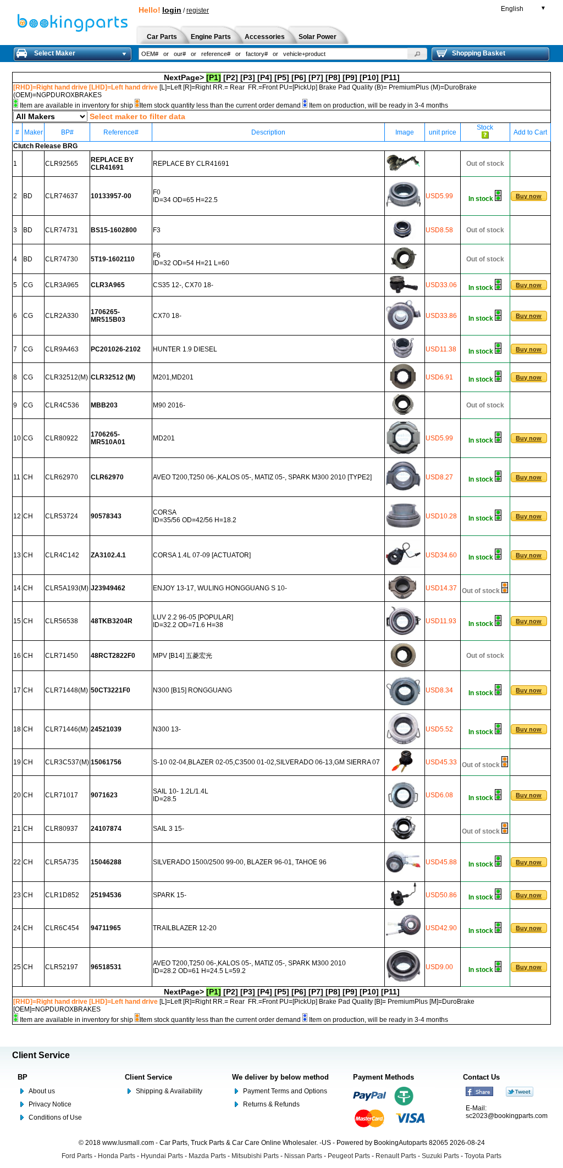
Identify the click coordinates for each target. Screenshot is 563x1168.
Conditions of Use (55, 1117)
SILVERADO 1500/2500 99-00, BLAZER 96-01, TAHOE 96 (240, 862)
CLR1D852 (62, 895)
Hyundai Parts (162, 1156)
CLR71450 (61, 656)
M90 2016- (169, 405)
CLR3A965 (62, 285)
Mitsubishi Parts (255, 1156)
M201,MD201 (173, 377)
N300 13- (167, 729)
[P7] (315, 77)
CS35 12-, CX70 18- (183, 285)
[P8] (332, 77)
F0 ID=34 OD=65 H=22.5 (185, 196)
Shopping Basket (478, 53)
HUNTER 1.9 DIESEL (185, 349)
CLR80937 (61, 828)
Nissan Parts (303, 1156)
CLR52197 (61, 967)
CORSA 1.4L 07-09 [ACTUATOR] (202, 555)
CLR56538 (61, 621)
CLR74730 (61, 259)
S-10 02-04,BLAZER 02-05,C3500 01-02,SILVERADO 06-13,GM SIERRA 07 (266, 762)
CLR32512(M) (66, 377)
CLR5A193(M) (67, 588)
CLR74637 (61, 196)
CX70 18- (167, 316)
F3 (157, 230)
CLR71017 (61, 795)
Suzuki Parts (440, 1156)
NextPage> (184, 77)
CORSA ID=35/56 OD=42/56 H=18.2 (194, 516)
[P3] (247, 77)
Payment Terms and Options (285, 1091)
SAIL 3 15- (168, 828)
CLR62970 (61, 477)
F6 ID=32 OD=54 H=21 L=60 (191, 259)
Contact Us (481, 1077)
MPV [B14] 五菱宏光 (182, 656)
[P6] (298, 77)
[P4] (264, 77)
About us (42, 1091)
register (197, 10)
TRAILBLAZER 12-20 (185, 928)
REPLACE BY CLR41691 (191, 163)
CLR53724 (61, 516)
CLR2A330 (62, 316)
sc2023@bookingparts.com (507, 1116)
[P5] (281, 77)
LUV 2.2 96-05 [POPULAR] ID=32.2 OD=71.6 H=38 (193, 621)
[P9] (350, 77)
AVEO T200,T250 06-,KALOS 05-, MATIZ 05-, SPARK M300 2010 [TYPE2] (262, 477)
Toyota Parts (483, 1156)
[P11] (390, 77)
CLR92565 (61, 163)
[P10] (369, 77)
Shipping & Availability (169, 1091)
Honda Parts (116, 1156)
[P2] (230, 77)
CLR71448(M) (66, 690)
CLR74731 (61, 230)
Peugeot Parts (349, 1156)
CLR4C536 (62, 405)
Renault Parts (396, 1156)
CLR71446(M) (66, 729)
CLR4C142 (62, 555)
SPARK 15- (169, 895)
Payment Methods (383, 1077)
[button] (417, 54)
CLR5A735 (62, 862)
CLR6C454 (62, 928)
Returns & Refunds (271, 1104)
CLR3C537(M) (67, 762)
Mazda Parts (207, 1156)
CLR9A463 (62, 349)
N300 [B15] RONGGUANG (192, 690)
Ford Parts (77, 1156)
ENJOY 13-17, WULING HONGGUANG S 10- (220, 588)
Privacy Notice (50, 1104)
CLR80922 (61, 438)
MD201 (164, 438)
